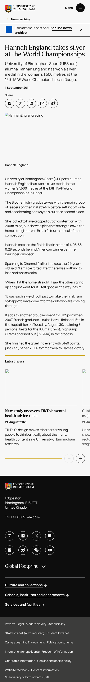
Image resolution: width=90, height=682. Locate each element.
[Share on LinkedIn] (31, 103)
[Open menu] (80, 7)
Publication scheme (60, 642)
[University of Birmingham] (20, 8)
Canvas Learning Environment (25, 642)
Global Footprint (21, 566)
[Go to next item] (80, 458)
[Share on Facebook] (9, 103)
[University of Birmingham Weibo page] (23, 550)
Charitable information (20, 661)
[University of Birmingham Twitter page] (36, 535)
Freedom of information (57, 651)
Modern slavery (36, 624)
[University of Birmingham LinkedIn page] (23, 535)
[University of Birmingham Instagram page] (9, 535)
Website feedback (17, 670)
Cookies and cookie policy (54, 661)
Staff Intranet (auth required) (24, 633)
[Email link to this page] (42, 103)
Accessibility (56, 624)
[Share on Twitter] (20, 103)
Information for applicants (22, 651)
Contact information (45, 670)
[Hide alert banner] (81, 30)
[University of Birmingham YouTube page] (49, 550)
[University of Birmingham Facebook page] (49, 535)
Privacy (10, 624)
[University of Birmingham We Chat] (36, 550)
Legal (20, 624)
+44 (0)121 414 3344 (25, 517)
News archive (20, 19)
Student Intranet (57, 633)
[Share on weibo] (53, 103)
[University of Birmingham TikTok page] (9, 550)
